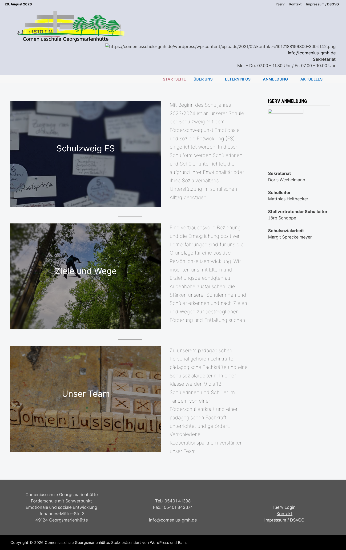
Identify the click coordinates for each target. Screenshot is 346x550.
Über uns (203, 79)
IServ (280, 4)
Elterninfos (237, 79)
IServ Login (284, 507)
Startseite (174, 79)
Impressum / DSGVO (322, 4)
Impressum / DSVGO (284, 520)
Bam (182, 542)
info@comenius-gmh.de (312, 52)
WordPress (159, 542)
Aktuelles (311, 79)
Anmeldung (275, 79)
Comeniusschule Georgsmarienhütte (77, 542)
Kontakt (295, 4)
